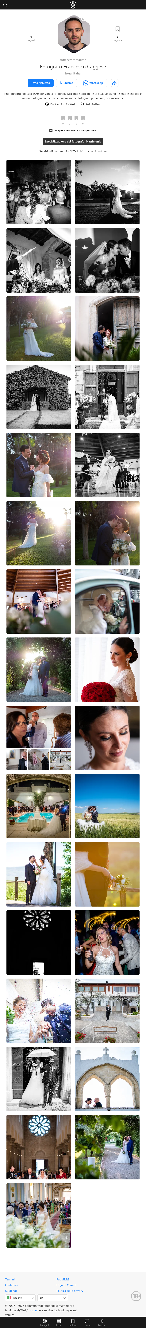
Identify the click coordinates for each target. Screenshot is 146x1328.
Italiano (17, 1297)
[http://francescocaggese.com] (114, 83)
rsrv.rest (33, 1310)
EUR (42, 1297)
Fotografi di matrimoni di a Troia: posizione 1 (76, 130)
